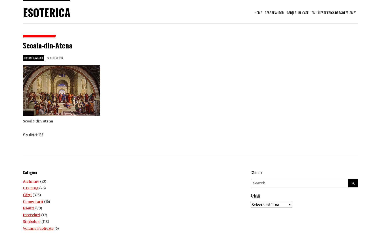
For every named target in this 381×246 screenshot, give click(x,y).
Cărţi (27, 195)
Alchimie (31, 181)
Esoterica (46, 12)
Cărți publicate (297, 12)
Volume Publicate (38, 228)
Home (258, 12)
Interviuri (31, 215)
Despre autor (274, 12)
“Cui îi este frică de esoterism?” (334, 12)
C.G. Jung (30, 188)
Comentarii (33, 201)
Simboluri (32, 221)
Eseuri (28, 208)
